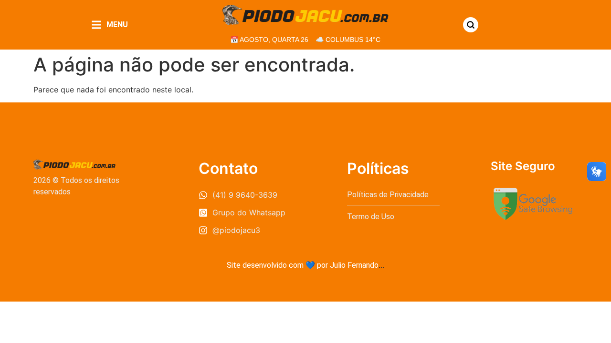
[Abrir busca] (470, 24)
